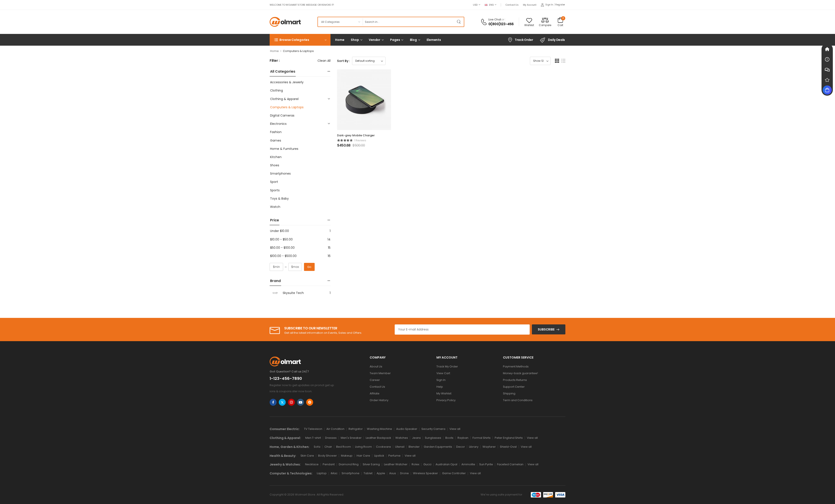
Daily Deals (556, 40)
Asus (392, 473)
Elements (434, 40)
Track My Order (447, 366)
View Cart (443, 373)
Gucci (427, 464)
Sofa (317, 447)
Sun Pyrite (486, 464)
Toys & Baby (279, 198)
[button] (557, 61)
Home (339, 40)
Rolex (415, 464)
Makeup (346, 456)
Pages (395, 40)
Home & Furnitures (284, 149)
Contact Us (512, 4)
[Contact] (484, 22)
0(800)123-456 (501, 24)
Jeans (416, 438)
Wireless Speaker (425, 473)
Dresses (331, 438)
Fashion (276, 132)
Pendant (329, 464)
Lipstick (379, 456)
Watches (401, 438)
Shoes (274, 165)
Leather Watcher (395, 464)
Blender (414, 447)
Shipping (509, 393)
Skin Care (307, 456)
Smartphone (350, 473)
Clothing (276, 90)
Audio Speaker (406, 429)
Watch (275, 207)
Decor (460, 447)
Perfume (394, 456)
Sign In (441, 380)
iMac (334, 473)
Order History (379, 400)
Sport (274, 182)
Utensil (399, 447)
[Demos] (827, 49)
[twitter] (282, 402)
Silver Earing (371, 464)
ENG (491, 5)
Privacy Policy (446, 400)
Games (275, 140)
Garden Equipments (438, 447)
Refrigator (356, 429)
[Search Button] (459, 22)
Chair (328, 447)
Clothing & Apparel (284, 99)
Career (375, 380)
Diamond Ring (349, 464)
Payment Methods (516, 366)
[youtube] (300, 402)
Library (473, 447)
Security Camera (433, 429)
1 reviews (360, 140)
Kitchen (276, 157)
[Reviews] (827, 79)
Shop (355, 40)
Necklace (312, 464)
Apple (381, 473)
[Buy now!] (827, 90)
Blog (413, 40)
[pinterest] (309, 402)
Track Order (524, 40)
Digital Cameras (282, 115)
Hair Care (363, 456)
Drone (404, 473)
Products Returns (515, 380)
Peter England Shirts (509, 438)
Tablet (368, 473)
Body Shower (327, 456)
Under (279, 231)
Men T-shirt (313, 438)
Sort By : (343, 61)
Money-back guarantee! (520, 373)
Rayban (463, 438)
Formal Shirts (482, 438)
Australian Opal (446, 464)
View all (454, 429)
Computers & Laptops (287, 107)
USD (475, 5)
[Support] (827, 69)
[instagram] (291, 402)
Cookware (383, 447)
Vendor (374, 40)
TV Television (313, 429)
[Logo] (285, 22)
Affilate (374, 393)
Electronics (278, 124)
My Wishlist (443, 393)
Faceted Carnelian (510, 464)
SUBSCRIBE (546, 329)
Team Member (380, 373)
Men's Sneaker (351, 438)
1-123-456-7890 (286, 378)
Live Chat (494, 19)
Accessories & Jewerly (287, 82)
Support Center (514, 387)
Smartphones (280, 173)
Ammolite (468, 464)
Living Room (363, 447)
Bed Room (343, 447)
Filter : (275, 60)
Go (309, 267)
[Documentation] (827, 59)
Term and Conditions (518, 400)
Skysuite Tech (293, 293)
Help (439, 387)
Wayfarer (489, 447)
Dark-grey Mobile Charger (356, 135)
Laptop (322, 473)
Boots (449, 438)
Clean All (324, 60)
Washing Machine (379, 429)
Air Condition (335, 429)
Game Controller (454, 473)
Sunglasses (433, 438)
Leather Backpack (378, 438)
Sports (275, 190)
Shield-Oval (508, 447)
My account (529, 4)
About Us (376, 366)
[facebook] (273, 402)
